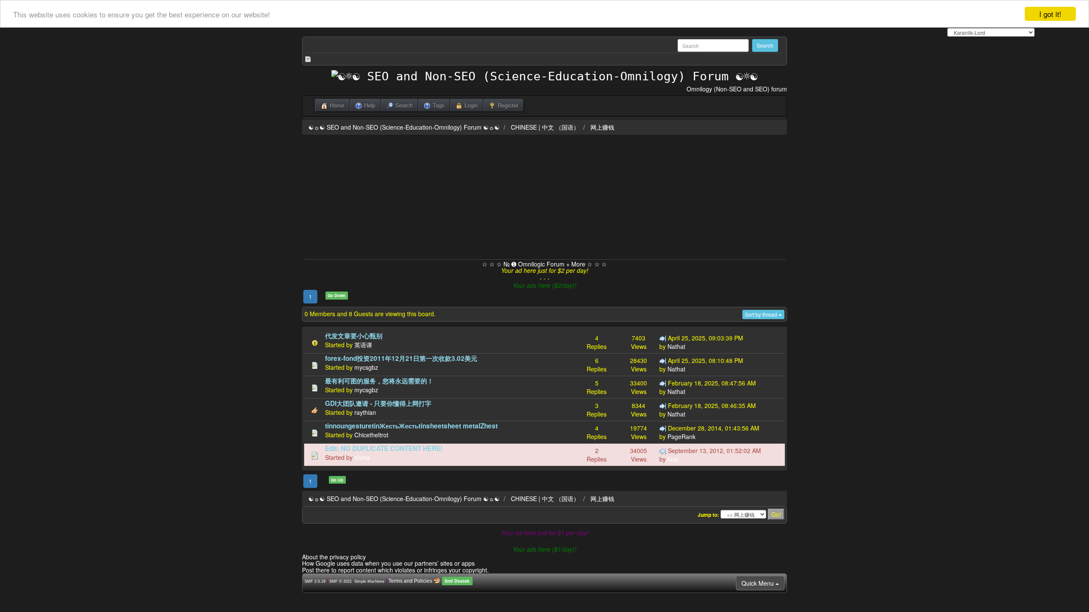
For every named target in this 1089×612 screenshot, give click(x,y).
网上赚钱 (602, 127)
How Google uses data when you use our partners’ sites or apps (388, 563)
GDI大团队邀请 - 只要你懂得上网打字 (378, 403)
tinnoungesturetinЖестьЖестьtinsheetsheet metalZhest (411, 426)
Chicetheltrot (371, 435)
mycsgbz (366, 367)
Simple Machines (369, 581)
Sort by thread (761, 314)
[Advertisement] (544, 195)
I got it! (1050, 13)
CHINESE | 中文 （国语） (545, 127)
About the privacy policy (334, 556)
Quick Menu (758, 583)
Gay (672, 459)
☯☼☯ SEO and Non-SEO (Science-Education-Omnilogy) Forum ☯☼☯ (404, 127)
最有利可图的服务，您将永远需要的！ (379, 380)
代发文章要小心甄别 (353, 335)
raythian (365, 412)
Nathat (676, 346)
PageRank (681, 436)
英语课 (363, 344)
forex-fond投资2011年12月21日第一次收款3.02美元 (401, 358)
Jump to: (708, 514)
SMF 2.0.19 (315, 581)
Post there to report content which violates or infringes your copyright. (395, 570)
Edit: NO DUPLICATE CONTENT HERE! (384, 448)
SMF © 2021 (340, 581)
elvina (362, 457)
